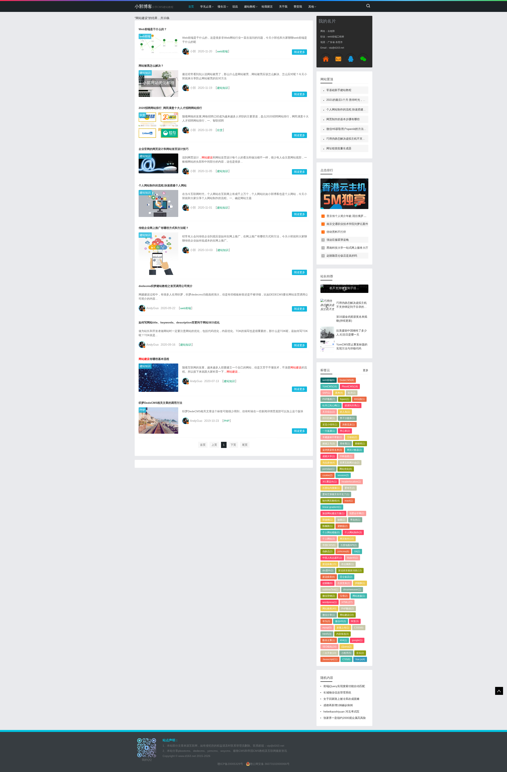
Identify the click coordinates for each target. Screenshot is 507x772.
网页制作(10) (347, 538)
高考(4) (339, 392)
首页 (191, 6)
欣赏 (142, 115)
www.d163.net (187, 756)
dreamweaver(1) (352, 589)
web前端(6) (328, 380)
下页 (233, 444)
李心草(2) (345, 431)
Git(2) (357, 551)
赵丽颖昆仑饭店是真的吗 (342, 255)
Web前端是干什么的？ (153, 29)
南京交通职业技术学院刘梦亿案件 (347, 223)
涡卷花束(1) (348, 424)
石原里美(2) (343, 583)
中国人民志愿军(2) (332, 557)
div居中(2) (327, 570)
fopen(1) (344, 399)
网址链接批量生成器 (338, 148)
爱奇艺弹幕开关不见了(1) (335, 494)
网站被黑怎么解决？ (151, 65)
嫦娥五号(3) (328, 443)
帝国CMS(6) (328, 545)
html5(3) (326, 634)
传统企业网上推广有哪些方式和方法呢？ (164, 227)
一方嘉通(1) (328, 431)
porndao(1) (328, 469)
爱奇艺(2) (350, 488)
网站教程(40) (329, 608)
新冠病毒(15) (329, 564)
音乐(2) (360, 653)
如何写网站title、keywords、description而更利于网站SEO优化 (179, 322)
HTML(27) (347, 602)
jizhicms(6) (343, 551)
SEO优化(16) (329, 646)
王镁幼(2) (352, 437)
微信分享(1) (328, 615)
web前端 (145, 36)
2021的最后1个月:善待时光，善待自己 (350, 99)
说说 (235, 6)
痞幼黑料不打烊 (336, 231)
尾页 (245, 444)
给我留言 (267, 6)
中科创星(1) (346, 456)
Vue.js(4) (360, 659)
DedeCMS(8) (347, 380)
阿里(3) (355, 621)
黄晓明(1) (360, 443)
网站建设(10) (347, 615)
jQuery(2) (346, 646)
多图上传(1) (343, 627)
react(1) (349, 500)
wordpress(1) (329, 602)
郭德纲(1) (327, 519)
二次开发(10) (329, 653)
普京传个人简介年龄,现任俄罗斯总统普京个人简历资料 (360, 216)
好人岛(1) (345, 411)
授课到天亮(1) (352, 405)
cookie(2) (327, 475)
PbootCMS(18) (350, 386)
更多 (365, 370)
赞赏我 (298, 6)
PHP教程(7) (328, 399)
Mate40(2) (352, 557)
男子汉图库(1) (347, 418)
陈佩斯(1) (327, 526)
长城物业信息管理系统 (337, 692)
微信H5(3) (340, 621)
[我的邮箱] (338, 59)
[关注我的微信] (363, 59)
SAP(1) (326, 392)
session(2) (343, 475)
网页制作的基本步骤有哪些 (343, 119)
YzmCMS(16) (329, 386)
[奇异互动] (344, 193)
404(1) (343, 640)
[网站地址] (325, 59)
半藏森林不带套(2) (332, 437)
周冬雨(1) (345, 443)
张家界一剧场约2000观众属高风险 (344, 717)
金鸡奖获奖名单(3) (332, 450)
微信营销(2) (328, 596)
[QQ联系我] (350, 59)
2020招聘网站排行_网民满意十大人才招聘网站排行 (170, 107)
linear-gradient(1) (331, 507)
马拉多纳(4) (328, 462)
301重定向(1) (329, 481)
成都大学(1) (328, 456)
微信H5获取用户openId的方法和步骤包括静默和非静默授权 (363, 128)
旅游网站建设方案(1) (333, 513)
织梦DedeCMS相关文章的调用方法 (160, 402)
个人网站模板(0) (331, 532)
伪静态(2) (327, 551)
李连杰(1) (355, 519)
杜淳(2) (351, 392)
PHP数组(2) (347, 608)
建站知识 (145, 72)
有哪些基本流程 (154, 359)
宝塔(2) (344, 596)
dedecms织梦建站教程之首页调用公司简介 (166, 286)
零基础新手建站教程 (338, 90)
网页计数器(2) (354, 450)
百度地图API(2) (348, 545)
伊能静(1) (360, 583)
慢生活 (222, 6)
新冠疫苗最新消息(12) (350, 570)
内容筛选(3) (342, 634)
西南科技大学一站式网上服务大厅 (347, 247)
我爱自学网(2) (356, 513)
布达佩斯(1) (347, 564)
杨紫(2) (341, 519)
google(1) (357, 640)
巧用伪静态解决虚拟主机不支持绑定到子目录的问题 (358, 138)
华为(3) (326, 621)
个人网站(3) (328, 538)
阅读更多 (299, 52)
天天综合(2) (328, 411)
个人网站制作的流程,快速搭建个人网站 (163, 185)
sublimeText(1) (330, 589)
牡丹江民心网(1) (331, 405)
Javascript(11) (329, 659)
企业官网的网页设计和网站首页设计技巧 (164, 149)
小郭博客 (154, 6)
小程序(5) (346, 653)
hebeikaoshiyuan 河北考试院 (341, 711)
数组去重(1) (328, 640)
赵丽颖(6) (327, 583)
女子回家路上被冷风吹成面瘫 (341, 698)
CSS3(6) (358, 627)
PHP (142, 409)
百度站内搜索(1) (331, 488)
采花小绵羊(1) (329, 424)
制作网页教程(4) (331, 500)
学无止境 (205, 6)
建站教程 (249, 6)
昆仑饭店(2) (346, 576)
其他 (311, 6)
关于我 (283, 6)
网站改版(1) (359, 596)
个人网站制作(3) (353, 532)
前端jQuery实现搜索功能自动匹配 (344, 686)
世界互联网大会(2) (349, 462)
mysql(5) (327, 627)
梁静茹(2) (342, 526)
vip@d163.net (275, 745)
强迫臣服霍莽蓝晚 (338, 239)
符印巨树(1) (328, 418)
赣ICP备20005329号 (230, 763)
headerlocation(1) (351, 481)
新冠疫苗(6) (328, 576)
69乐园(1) (359, 399)
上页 (214, 444)
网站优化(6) (345, 469)
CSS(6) (346, 659)
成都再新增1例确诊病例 (338, 705)
